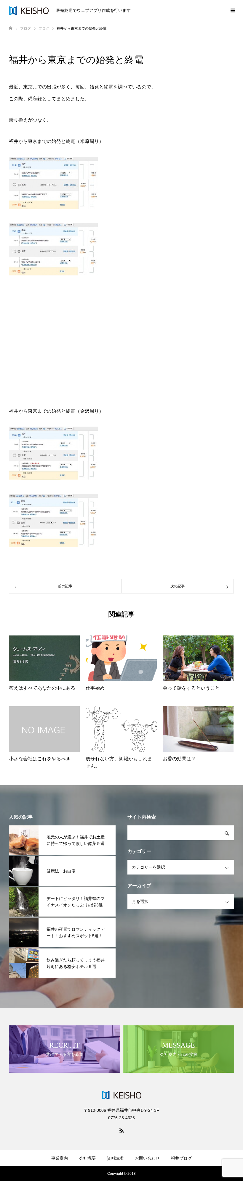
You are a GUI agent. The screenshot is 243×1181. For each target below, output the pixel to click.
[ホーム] (10, 28)
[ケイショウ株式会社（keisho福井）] (29, 10)
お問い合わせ (147, 1158)
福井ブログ (181, 1158)
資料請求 (115, 1158)
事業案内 (59, 1158)
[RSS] (121, 1130)
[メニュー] (232, 10)
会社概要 (87, 1158)
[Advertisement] (121, 342)
